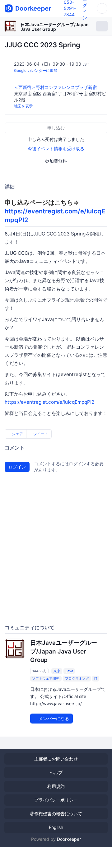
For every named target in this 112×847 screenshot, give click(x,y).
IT (95, 678)
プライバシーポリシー (56, 800)
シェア (17, 433)
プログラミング (77, 678)
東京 (57, 671)
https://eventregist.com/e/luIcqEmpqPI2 (49, 402)
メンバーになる (53, 718)
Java (69, 671)
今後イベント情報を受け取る (56, 148)
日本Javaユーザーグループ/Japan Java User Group (55, 27)
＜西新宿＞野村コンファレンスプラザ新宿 (56, 87)
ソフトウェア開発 (45, 678)
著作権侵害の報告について (56, 813)
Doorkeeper (69, 839)
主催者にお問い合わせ (56, 758)
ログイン (17, 466)
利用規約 (56, 786)
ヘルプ (56, 772)
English (56, 827)
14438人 (39, 671)
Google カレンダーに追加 (35, 70)
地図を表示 (23, 106)
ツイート (40, 433)
